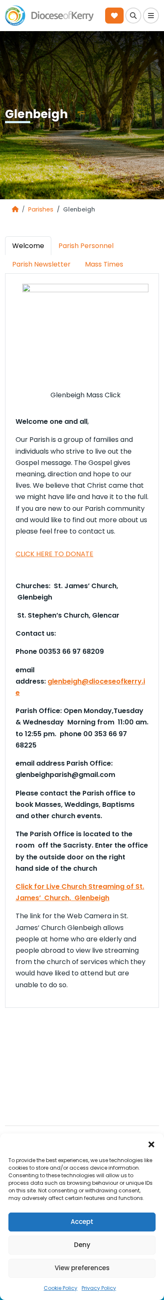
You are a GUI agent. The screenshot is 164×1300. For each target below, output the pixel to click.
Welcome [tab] (28, 246)
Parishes (40, 209)
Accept (82, 1221)
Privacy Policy (99, 1288)
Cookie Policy (60, 1288)
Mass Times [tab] (104, 264)
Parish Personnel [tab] (86, 246)
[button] (151, 1144)
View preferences (82, 1267)
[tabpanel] (82, 637)
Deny (82, 1244)
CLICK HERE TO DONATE (54, 554)
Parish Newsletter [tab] (41, 264)
